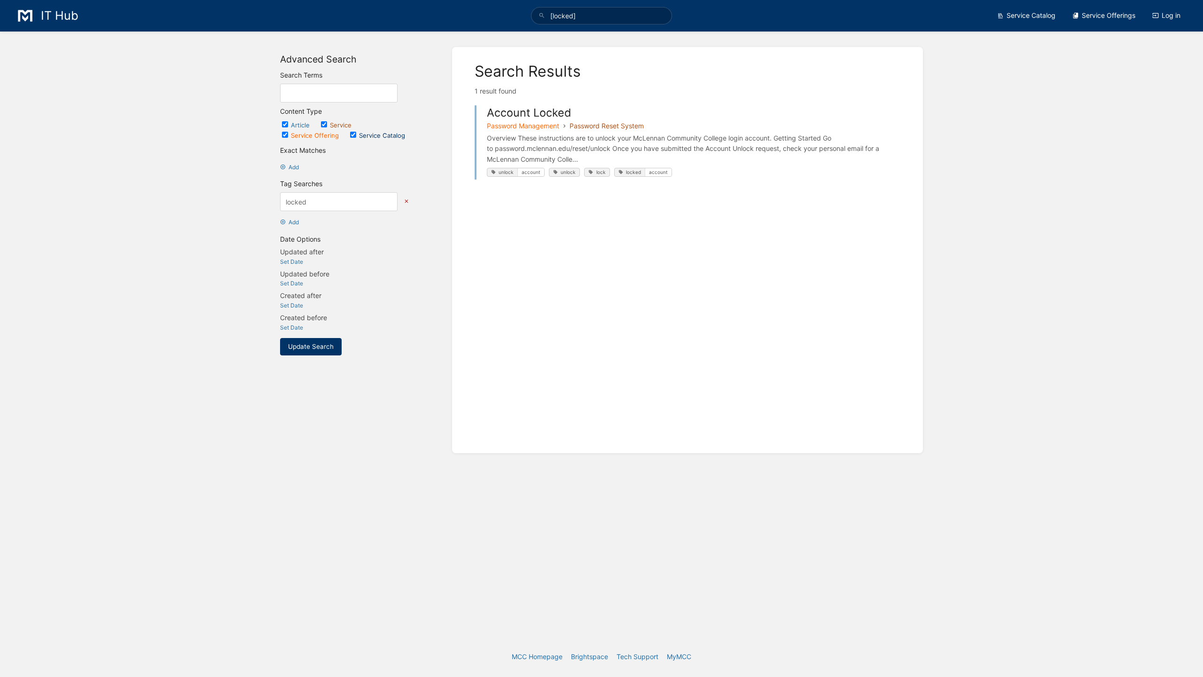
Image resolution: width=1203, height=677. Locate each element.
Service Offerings (1108, 15)
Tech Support (637, 657)
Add (294, 167)
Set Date (291, 261)
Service (341, 125)
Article (301, 125)
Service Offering (316, 135)
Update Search (311, 346)
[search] (601, 15)
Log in (1171, 15)
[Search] (542, 16)
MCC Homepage (537, 657)
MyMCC (679, 657)
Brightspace (589, 657)
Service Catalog (1031, 15)
